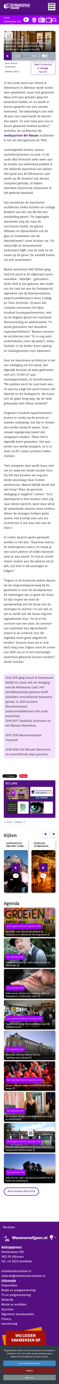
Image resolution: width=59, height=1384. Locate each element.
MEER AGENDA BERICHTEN (21, 1191)
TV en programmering (16, 1295)
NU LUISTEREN (41, 19)
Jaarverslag (9, 1324)
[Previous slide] (4, 1237)
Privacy (6, 1319)
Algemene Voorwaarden (17, 1314)
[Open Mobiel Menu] (51, 6)
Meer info (29, 1377)
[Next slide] (55, 1237)
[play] (26, 20)
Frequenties (9, 1285)
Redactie (7, 1300)
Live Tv (48, 20)
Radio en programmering (18, 1290)
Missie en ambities (13, 1304)
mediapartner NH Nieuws (21, 135)
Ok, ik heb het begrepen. (29, 1363)
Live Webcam (34, 19)
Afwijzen (29, 1370)
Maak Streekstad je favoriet (43, 68)
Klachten (7, 1309)
